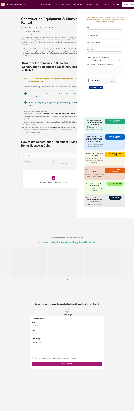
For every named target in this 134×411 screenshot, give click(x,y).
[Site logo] (3, 4)
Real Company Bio (56, 128)
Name (33, 322)
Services (89, 4)
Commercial (27, 34)
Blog (97, 4)
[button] (53, 79)
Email (33, 330)
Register (113, 4)
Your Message (36, 339)
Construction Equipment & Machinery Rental (59, 113)
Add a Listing (66, 4)
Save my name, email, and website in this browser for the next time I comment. (55, 358)
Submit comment (67, 363)
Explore (55, 4)
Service (34, 34)
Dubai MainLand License (31, 31)
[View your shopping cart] (118, 4)
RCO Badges (78, 4)
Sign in (107, 4)
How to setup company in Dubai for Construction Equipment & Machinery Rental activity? (51, 66)
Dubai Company (45, 4)
